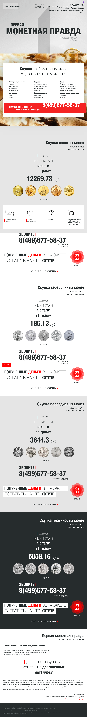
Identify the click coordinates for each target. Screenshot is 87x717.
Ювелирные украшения (16, 82)
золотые (12, 84)
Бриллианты (38, 97)
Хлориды (37, 90)
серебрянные (13, 86)
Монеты (62, 97)
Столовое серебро (40, 93)
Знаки (11, 97)
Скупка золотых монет (65, 142)
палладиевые (13, 90)
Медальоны (13, 93)
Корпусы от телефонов (68, 86)
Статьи (6, 364)
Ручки (62, 82)
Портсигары (38, 95)
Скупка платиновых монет (62, 520)
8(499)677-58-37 (77, 5)
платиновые (13, 88)
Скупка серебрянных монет (61, 287)
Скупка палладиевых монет (60, 403)
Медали (37, 82)
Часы (10, 95)
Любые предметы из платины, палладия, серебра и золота (69, 93)
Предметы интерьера (67, 84)
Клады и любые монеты (68, 88)
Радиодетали (38, 88)
